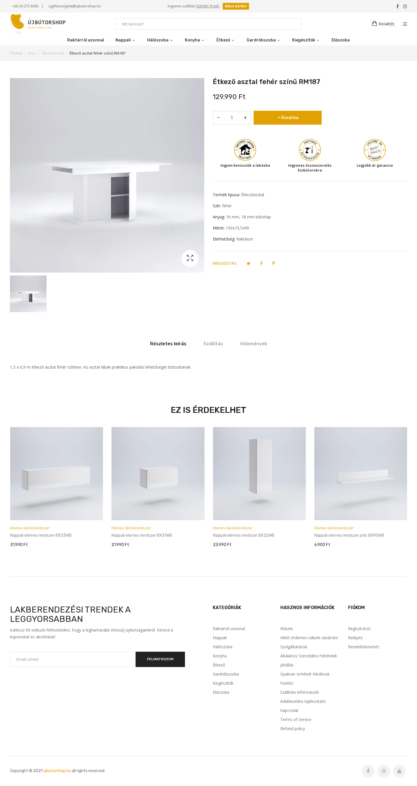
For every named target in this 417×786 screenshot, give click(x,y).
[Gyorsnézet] (101, 510)
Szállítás (213, 343)
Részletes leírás (168, 343)
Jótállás (287, 665)
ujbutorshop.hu (57, 770)
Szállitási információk (299, 692)
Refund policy (292, 728)
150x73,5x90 (237, 228)
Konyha (220, 656)
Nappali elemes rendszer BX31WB (40, 535)
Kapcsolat (289, 710)
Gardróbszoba (226, 674)
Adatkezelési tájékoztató (303, 701)
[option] (28, 293)
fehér (227, 205)
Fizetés (286, 683)
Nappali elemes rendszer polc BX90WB (248, 535)
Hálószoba (222, 646)
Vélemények (253, 343)
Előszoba (221, 692)
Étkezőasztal (252, 194)
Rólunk (286, 628)
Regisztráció (359, 628)
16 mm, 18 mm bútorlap (248, 217)
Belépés (355, 637)
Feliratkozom (160, 659)
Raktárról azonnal (229, 628)
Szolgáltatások (293, 646)
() (386, 23)
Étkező (219, 665)
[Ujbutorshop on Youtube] (399, 771)
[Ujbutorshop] (38, 23)
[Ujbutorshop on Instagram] (383, 771)
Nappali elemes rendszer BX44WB (345, 535)
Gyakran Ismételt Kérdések (305, 674)
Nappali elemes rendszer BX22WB (142, 535)
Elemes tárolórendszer (29, 527)
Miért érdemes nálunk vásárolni (309, 637)
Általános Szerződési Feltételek (308, 656)
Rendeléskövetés (363, 646)
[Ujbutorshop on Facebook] (368, 771)
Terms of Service (295, 719)
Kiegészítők (223, 683)
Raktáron (244, 239)
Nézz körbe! (236, 6)
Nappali (220, 637)
